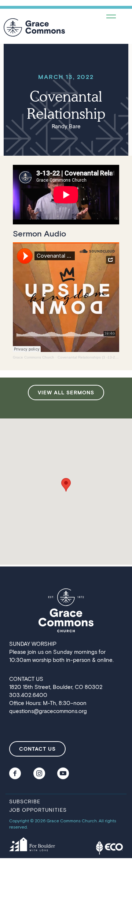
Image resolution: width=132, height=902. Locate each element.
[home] (34, 27)
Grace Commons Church (33, 357)
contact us (37, 749)
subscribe (24, 801)
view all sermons (66, 392)
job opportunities (38, 810)
